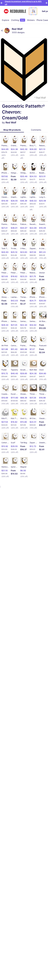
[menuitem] (5, 20)
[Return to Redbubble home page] (15, 11)
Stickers (31, 20)
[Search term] (33, 11)
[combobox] (33, 11)
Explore (5, 20)
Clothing (17, 20)
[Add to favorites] (38, 105)
